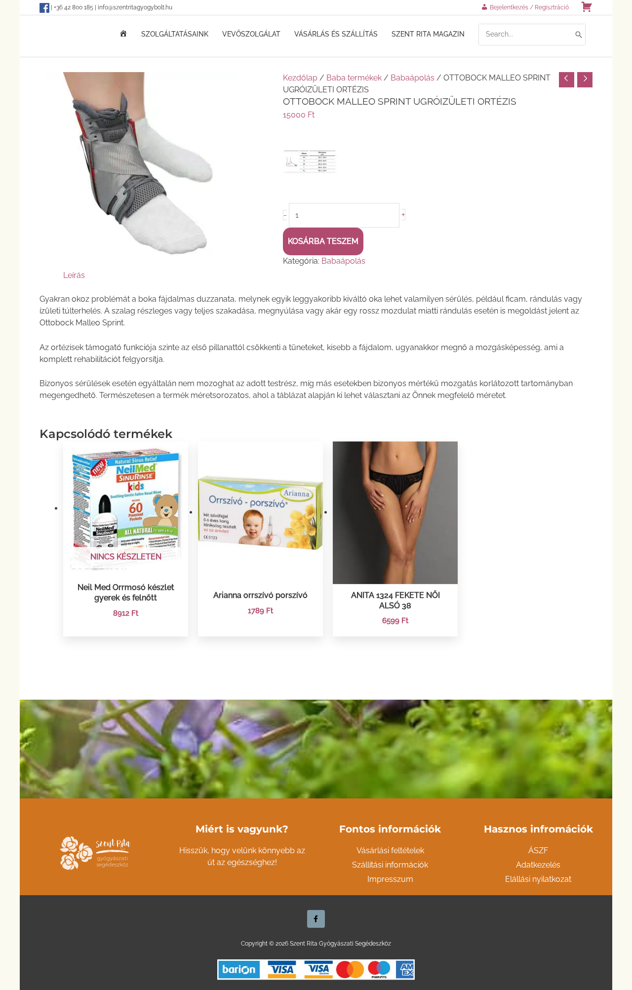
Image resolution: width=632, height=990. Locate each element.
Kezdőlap (300, 77)
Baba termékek (354, 77)
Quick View (126, 566)
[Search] (578, 34)
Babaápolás (412, 77)
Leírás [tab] (74, 275)
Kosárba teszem (323, 241)
